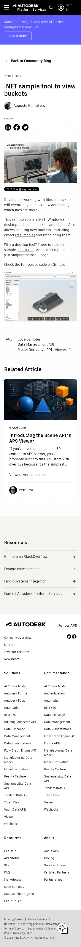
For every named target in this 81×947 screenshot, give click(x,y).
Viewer (60, 349)
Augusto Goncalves (29, 105)
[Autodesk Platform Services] (29, 7)
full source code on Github (42, 264)
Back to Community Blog (31, 60)
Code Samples (29, 339)
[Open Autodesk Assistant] (62, 928)
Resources (12, 837)
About (49, 837)
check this (26, 249)
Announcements (36, 474)
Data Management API (36, 344)
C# (70, 349)
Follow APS (67, 625)
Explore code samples (21, 568)
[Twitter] (69, 636)
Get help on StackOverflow (26, 556)
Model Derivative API (35, 349)
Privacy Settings (37, 919)
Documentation (57, 673)
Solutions (12, 673)
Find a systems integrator (25, 581)
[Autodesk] (25, 625)
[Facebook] (74, 636)
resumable (25, 235)
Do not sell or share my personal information (31, 924)
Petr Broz (26, 490)
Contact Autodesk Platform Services (33, 593)
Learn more (18, 35)
